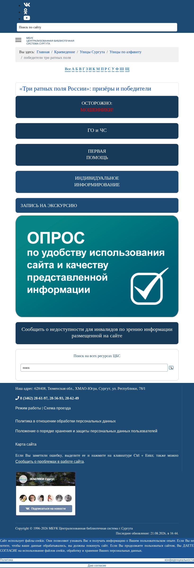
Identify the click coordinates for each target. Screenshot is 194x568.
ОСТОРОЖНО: (97, 106)
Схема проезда (57, 407)
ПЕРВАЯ (97, 154)
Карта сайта (25, 444)
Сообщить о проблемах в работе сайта (49, 461)
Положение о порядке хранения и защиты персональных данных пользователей (86, 430)
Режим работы (28, 407)
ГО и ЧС (97, 129)
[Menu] (18, 40)
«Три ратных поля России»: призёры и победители (85, 88)
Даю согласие (97, 565)
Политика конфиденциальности (97, 560)
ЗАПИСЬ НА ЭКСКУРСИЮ (49, 205)
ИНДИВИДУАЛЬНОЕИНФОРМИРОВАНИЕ (97, 181)
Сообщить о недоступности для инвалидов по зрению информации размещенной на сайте (97, 332)
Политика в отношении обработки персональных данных (65, 420)
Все (68, 68)
